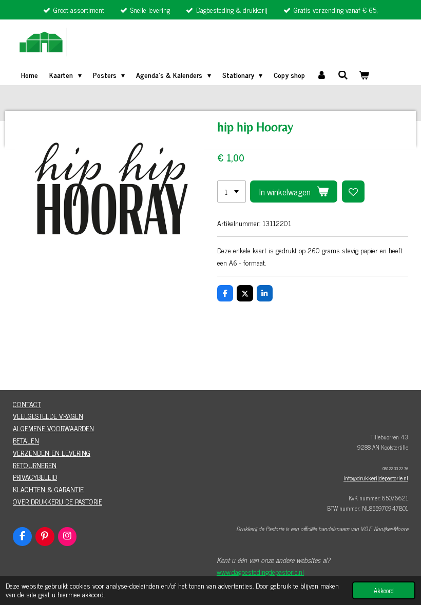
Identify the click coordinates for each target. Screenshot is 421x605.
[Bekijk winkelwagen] (364, 75)
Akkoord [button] (384, 590)
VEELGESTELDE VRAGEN (48, 415)
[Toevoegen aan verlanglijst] (353, 191)
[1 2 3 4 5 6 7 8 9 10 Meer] (231, 191)
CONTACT (27, 404)
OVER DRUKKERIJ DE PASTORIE (57, 501)
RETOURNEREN (34, 465)
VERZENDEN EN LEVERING (51, 452)
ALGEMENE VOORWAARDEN (53, 428)
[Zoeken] (343, 75)
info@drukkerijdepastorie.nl (375, 478)
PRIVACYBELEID (35, 476)
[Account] (321, 75)
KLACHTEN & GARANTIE (48, 489)
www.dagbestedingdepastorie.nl (260, 571)
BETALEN (26, 440)
